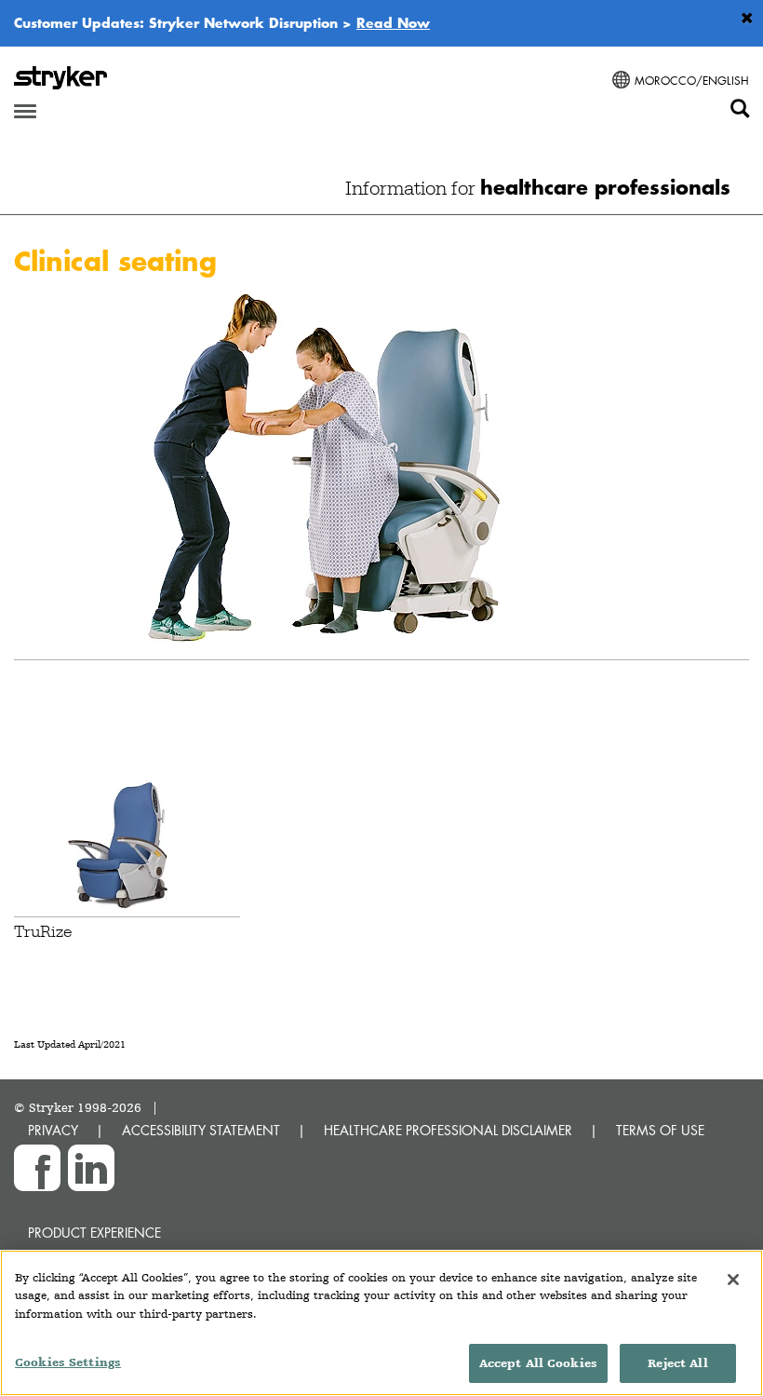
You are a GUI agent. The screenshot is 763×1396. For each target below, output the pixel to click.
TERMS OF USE (660, 1130)
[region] (381, 1323)
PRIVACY (53, 1130)
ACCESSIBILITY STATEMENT (201, 1130)
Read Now (393, 22)
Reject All (677, 1363)
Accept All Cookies (538, 1363)
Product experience (94, 1232)
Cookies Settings (68, 1362)
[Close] (733, 1279)
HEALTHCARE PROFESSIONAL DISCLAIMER (448, 1130)
